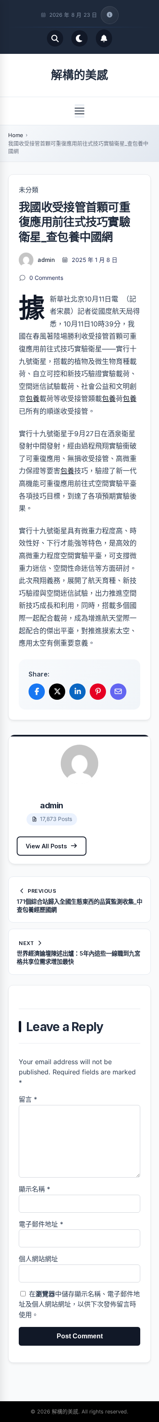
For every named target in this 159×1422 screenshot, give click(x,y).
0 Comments (46, 277)
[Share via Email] (118, 691)
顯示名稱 (34, 1189)
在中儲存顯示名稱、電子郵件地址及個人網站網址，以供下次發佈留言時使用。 (79, 1304)
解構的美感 (79, 75)
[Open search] (55, 38)
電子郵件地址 (41, 1224)
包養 (33, 399)
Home (15, 135)
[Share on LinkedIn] (77, 691)
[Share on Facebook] (37, 691)
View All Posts (46, 846)
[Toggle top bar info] (110, 15)
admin (46, 259)
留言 (28, 1099)
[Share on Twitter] (57, 691)
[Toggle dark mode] (79, 38)
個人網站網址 (38, 1259)
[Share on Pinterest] (98, 691)
